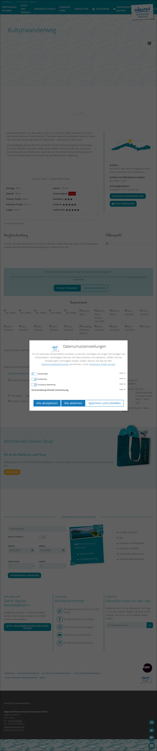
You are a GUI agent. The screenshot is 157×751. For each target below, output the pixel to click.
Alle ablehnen (73, 403)
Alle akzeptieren (47, 403)
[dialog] (78, 375)
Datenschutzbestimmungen (55, 364)
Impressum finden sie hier (102, 364)
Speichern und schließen (105, 403)
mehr (121, 373)
